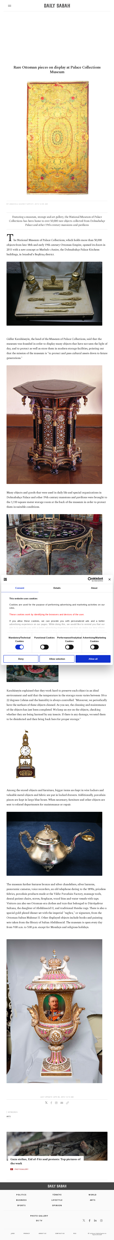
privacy (27, 1233)
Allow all (93, 659)
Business (21, 1200)
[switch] (44, 647)
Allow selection (57, 659)
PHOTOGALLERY (21, 1169)
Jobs (13, 1233)
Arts (92, 1200)
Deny (21, 659)
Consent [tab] (19, 588)
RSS (74, 1233)
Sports (21, 1205)
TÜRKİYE (57, 1194)
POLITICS (21, 1194)
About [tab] (94, 588)
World (92, 1194)
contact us (60, 1233)
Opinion (57, 1205)
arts (9, 1116)
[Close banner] (110, 579)
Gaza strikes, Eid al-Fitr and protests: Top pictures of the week (45, 1161)
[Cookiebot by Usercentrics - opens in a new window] (90, 579)
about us (42, 1233)
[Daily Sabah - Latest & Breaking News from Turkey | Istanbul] (57, 6)
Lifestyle (57, 1200)
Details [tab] (57, 588)
